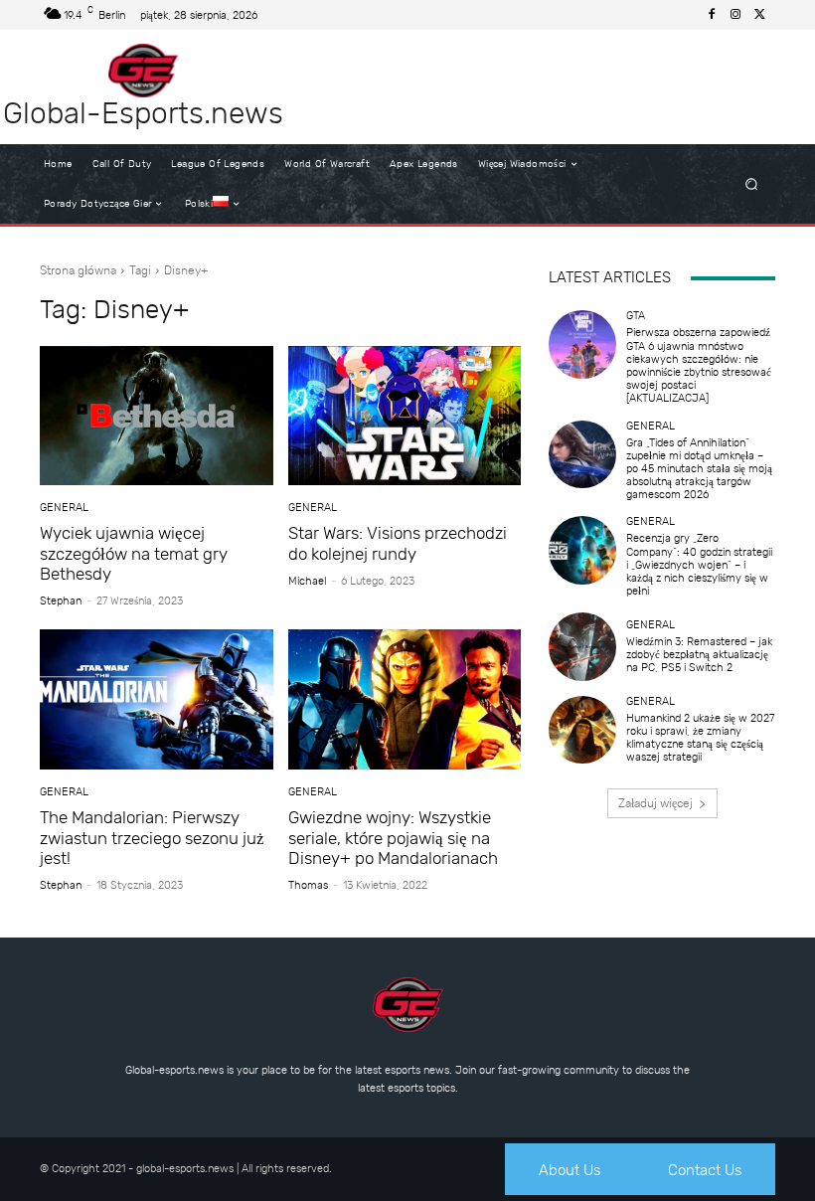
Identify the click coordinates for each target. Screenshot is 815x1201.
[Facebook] (712, 15)
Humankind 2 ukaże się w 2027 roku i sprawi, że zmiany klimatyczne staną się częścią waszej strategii (700, 738)
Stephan (61, 601)
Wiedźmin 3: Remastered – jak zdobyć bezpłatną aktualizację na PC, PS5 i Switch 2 (699, 654)
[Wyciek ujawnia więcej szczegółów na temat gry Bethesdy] (156, 416)
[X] (759, 15)
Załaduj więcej (655, 803)
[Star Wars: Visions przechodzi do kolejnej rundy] (405, 416)
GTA (635, 315)
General (64, 507)
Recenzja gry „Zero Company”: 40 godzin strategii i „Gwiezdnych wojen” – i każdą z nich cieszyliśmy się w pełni (699, 565)
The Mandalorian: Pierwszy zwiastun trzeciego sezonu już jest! (152, 837)
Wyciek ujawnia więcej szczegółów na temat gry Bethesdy (134, 553)
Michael (307, 581)
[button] (752, 184)
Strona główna (78, 270)
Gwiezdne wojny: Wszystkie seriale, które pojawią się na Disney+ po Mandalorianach (393, 837)
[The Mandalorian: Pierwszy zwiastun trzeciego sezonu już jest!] (156, 699)
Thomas (308, 885)
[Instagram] (735, 15)
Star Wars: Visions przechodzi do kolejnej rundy (397, 543)
